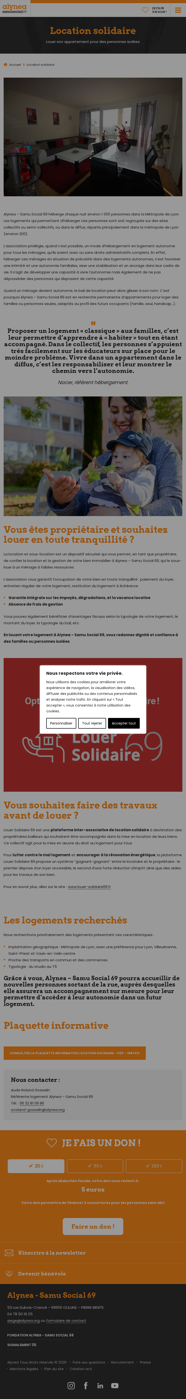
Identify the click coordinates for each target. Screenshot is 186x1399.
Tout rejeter (92, 723)
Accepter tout (124, 723)
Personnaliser (61, 723)
